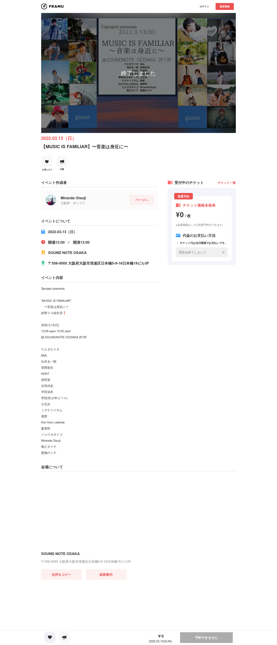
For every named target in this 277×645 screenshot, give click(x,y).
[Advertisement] (71, 605)
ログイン (204, 6)
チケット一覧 (227, 182)
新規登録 (225, 6)
